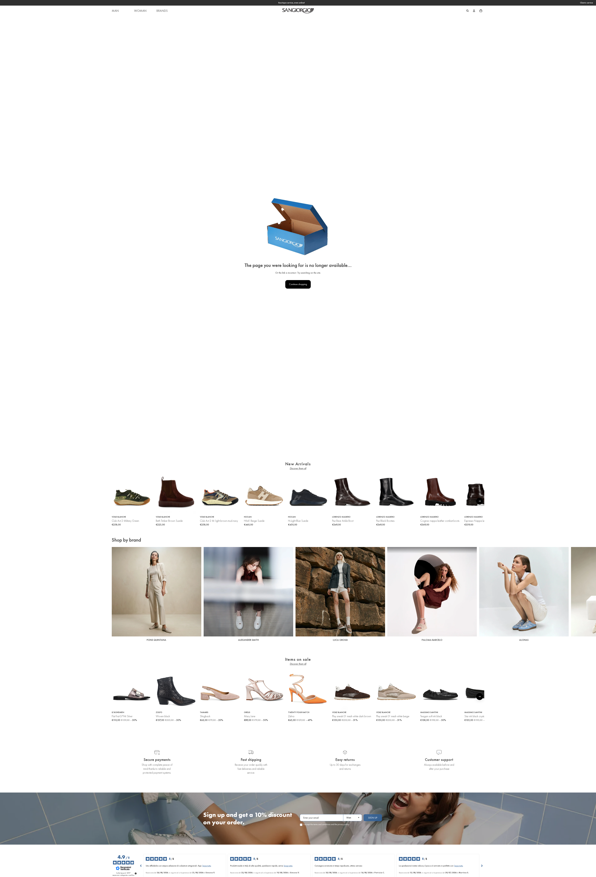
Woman (140, 11)
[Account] (474, 10)
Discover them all (298, 468)
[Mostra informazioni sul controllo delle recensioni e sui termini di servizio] (135, 873)
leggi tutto (206, 865)
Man (115, 11)
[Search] (467, 10)
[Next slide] (480, 594)
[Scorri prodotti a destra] (479, 501)
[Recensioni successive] (482, 865)
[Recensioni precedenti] (141, 865)
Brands (162, 11)
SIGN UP (372, 817)
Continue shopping (298, 284)
